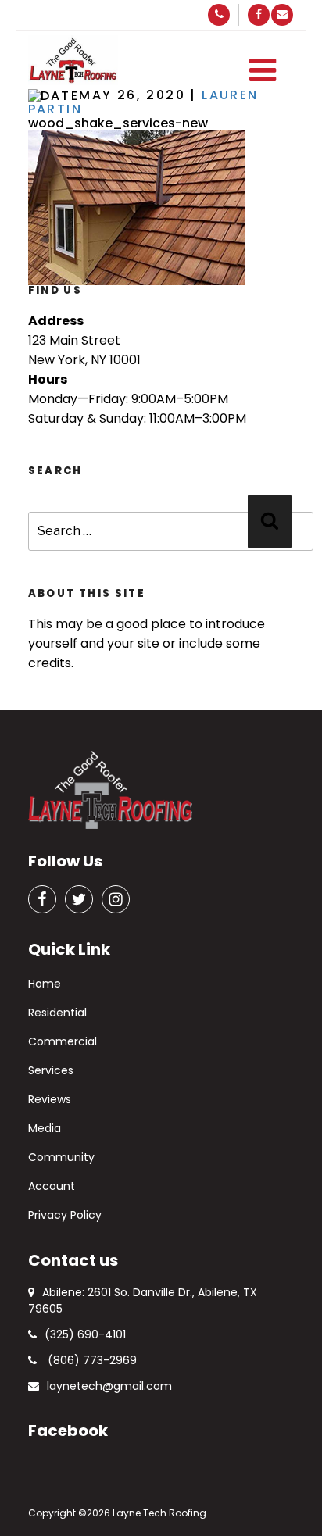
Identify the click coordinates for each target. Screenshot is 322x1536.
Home (44, 983)
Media (44, 1128)
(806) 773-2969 (91, 1360)
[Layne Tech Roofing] (73, 61)
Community (61, 1157)
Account (51, 1186)
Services (50, 1070)
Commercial (62, 1041)
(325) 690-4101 (85, 1334)
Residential (57, 1012)
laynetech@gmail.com (109, 1386)
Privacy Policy (65, 1215)
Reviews (49, 1099)
